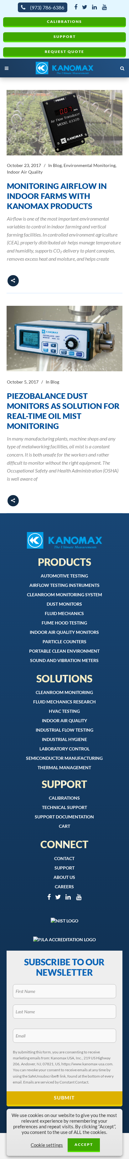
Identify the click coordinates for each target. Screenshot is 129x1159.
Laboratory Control (64, 748)
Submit (64, 1097)
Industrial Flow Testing (64, 730)
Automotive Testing (64, 575)
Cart (64, 826)
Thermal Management (64, 767)
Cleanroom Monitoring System (64, 594)
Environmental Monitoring (90, 165)
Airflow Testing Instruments (64, 585)
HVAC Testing (64, 711)
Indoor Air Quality (25, 172)
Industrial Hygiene (64, 739)
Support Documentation (64, 816)
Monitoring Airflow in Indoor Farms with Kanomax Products (57, 196)
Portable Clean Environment (64, 651)
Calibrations (64, 21)
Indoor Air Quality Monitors (64, 632)
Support (65, 36)
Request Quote (64, 51)
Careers (64, 886)
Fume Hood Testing (64, 622)
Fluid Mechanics (64, 613)
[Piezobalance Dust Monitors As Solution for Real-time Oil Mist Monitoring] (65, 338)
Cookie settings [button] (47, 1145)
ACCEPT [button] (84, 1144)
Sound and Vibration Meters (64, 660)
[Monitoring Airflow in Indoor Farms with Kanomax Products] (65, 122)
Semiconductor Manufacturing (64, 758)
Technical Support (64, 807)
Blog (57, 165)
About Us (64, 877)
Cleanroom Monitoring (64, 692)
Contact (64, 858)
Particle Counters (64, 641)
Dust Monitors (64, 604)
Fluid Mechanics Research (64, 701)
